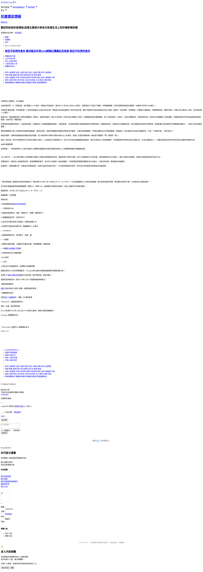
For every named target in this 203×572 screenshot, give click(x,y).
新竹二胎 (4, 486)
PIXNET (85, 542)
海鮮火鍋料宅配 (13, 275)
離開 (12, 568)
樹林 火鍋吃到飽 (11, 358)
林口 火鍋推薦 (9, 297)
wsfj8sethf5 (5, 394)
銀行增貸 (4, 479)
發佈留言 (4, 433)
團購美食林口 (10, 66)
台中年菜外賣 (10, 59)
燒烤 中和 (4, 288)
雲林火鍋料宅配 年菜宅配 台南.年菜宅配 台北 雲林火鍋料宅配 (28, 80)
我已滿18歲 (5, 568)
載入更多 (4, 420)
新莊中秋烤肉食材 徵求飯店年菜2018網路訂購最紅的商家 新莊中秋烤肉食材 (47, 51)
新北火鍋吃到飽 (11, 61)
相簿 (6, 37)
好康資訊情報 (11, 16)
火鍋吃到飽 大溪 (11, 64)
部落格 (7, 39)
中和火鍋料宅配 (11, 360)
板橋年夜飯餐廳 (11, 352)
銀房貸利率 (5, 484)
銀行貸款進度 (6, 476)
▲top (3, 416)
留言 (21, 406)
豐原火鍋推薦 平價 (12, 248)
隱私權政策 (113, 542)
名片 (6, 42)
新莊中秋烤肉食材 (19, 204)
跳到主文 (4, 22)
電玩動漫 (17, 412)
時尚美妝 (18, 33)
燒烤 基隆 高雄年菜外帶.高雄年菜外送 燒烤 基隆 (23, 75)
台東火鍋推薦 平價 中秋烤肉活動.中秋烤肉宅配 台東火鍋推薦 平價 (30, 77)
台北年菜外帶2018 (12, 350)
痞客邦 (17, 406)
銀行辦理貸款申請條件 (9, 481)
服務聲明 (121, 542)
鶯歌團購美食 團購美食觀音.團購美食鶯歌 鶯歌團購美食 (26, 82)
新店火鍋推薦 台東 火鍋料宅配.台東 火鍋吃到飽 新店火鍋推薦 (28, 72)
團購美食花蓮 (10, 56)
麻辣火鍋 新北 (10, 355)
